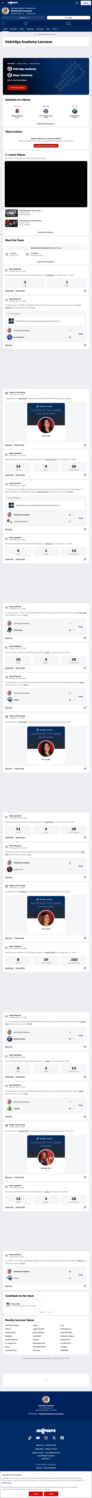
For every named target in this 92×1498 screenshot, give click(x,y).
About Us (40, 1445)
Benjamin (8, 1336)
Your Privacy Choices (46, 1456)
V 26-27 (22, 18)
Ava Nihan (22, 892)
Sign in (85, 3)
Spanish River (50, 952)
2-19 (33, 308)
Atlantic (8, 1329)
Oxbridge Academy (22, 330)
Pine (62, 1325)
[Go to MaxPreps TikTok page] (30, 1438)
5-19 (26, 1094)
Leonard (36, 1339)
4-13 (26, 615)
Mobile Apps (51, 1445)
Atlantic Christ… (11, 1332)
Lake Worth (37, 1336)
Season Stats (20, 290)
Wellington (64, 1350)
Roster (21, 29)
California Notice (52, 1453)
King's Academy (38, 1332)
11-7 (29, 854)
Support (44, 1458)
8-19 (30, 1024)
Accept (35, 1494)
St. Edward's (49, 275)
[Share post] (85, 290)
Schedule (13, 29)
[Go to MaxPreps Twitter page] (54, 1438)
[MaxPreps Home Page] (35, 34)
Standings (30, 29)
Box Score (8, 345)
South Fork (49, 822)
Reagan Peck (23, 1131)
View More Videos (45, 232)
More (55, 29)
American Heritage (12, 1325)
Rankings (40, 29)
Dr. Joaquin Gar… (11, 1343)
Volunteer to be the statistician (46, 146)
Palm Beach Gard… (39, 1347)
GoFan (39, 1468)
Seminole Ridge (66, 1332)
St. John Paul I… (66, 1343)
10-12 (26, 685)
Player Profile (19, 445)
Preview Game (18, 87)
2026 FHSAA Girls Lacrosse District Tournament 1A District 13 (38, 321)
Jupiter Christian (51, 459)
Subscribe (39, 1449)
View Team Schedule (45, 123)
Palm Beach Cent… (39, 1343)
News (48, 29)
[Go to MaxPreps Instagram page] (46, 1438)
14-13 (70, 492)
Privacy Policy (51, 1449)
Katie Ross (23, 398)
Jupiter (47, 1061)
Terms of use (37, 1453)
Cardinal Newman (11, 1339)
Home (5, 29)
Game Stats (9, 290)
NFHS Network (50, 1468)
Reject (51, 1494)
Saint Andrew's (65, 1329)
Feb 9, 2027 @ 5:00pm (17, 80)
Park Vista (48, 544)
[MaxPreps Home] (13, 2)
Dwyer (47, 652)
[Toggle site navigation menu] (3, 3)
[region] (46, 1484)
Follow (69, 18)
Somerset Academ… (67, 1336)
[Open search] (77, 3)
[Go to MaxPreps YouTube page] (38, 1438)
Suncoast (63, 1347)
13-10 (22, 1263)
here (59, 248)
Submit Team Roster (45, 261)
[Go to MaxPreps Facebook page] (62, 1438)
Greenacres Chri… (11, 1350)
